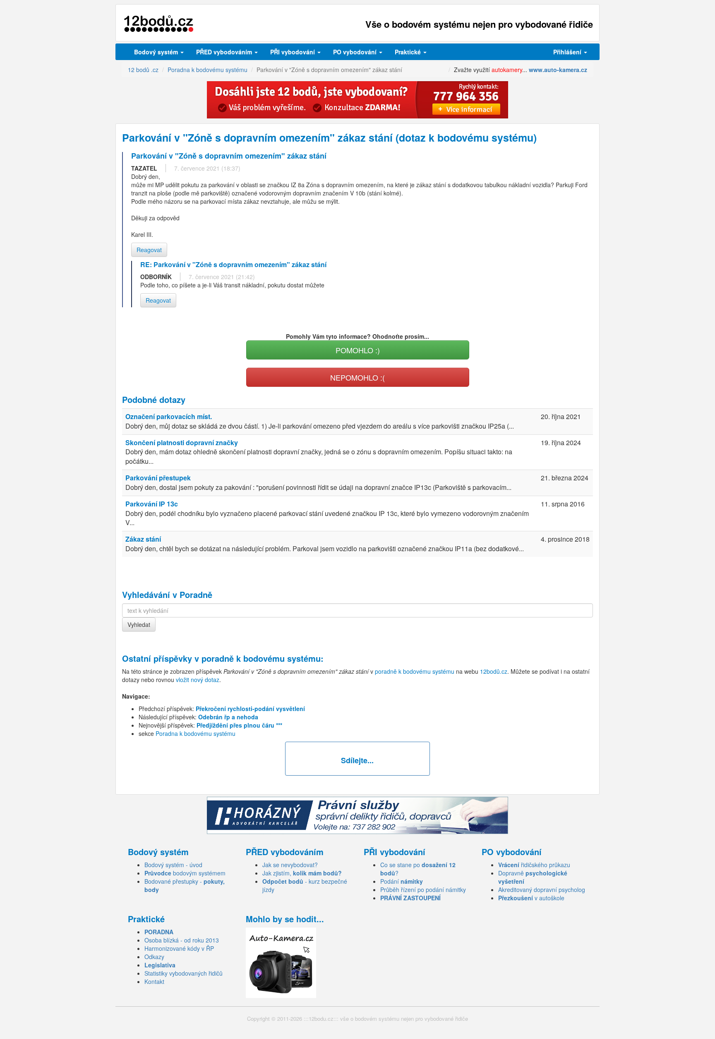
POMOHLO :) (358, 350)
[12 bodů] (158, 24)
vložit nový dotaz (197, 679)
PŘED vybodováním (225, 52)
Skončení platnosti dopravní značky (181, 442)
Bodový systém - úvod (173, 865)
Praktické (408, 52)
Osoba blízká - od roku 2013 (181, 940)
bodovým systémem (185, 873)
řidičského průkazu (534, 865)
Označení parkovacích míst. (168, 416)
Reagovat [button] (149, 250)
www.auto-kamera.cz (558, 69)
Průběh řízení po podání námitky (423, 889)
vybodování (293, 52)
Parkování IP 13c (151, 504)
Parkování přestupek (158, 477)
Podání (401, 881)
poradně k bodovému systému (261, 658)
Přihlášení (568, 52)
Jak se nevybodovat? (290, 865)
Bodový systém (157, 52)
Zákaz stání (143, 539)
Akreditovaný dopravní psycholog (541, 889)
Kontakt (154, 981)
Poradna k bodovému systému (195, 733)
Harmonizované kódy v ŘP (179, 948)
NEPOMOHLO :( (357, 377)
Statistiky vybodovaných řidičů (183, 973)
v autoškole (531, 898)
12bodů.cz (493, 671)
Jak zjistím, (302, 873)
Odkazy (154, 956)
